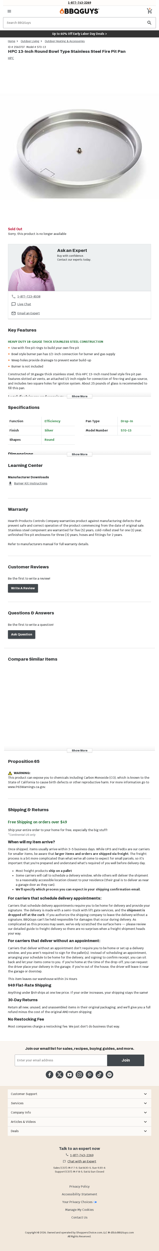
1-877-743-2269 (79, 2)
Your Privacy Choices (77, 1202)
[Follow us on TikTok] (99, 1074)
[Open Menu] (9, 11)
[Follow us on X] (59, 1074)
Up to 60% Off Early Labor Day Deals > (79, 34)
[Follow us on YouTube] (69, 1074)
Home (11, 41)
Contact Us (79, 1217)
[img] (79, 146)
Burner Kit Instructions (30, 483)
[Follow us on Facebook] (49, 1074)
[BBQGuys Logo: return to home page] (79, 11)
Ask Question (21, 634)
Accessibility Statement (79, 1194)
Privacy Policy (79, 1186)
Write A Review (23, 588)
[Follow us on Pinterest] (89, 1074)
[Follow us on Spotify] (109, 1074)
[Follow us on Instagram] (79, 1074)
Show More (79, 396)
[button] (79, 1094)
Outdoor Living (30, 41)
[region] (79, 147)
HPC (11, 58)
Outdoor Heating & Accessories (65, 41)
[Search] (149, 22)
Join (126, 1060)
